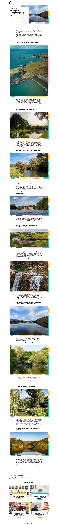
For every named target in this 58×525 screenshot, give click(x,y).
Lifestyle (30, 2)
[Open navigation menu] (12, 1)
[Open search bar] (12, 2)
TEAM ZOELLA (17, 512)
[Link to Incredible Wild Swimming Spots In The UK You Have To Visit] (19, 491)
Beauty (26, 2)
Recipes (34, 2)
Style (23, 2)
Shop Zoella (47, 2)
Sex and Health (42, 2)
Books (37, 2)
